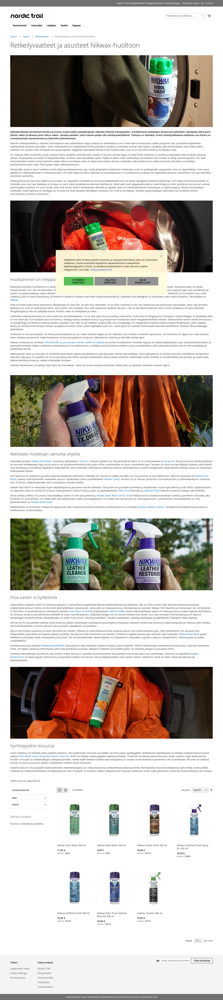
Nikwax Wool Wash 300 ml (111, 845)
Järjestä (186, 789)
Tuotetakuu (44, 982)
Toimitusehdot (45, 977)
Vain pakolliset (143, 281)
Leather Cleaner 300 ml (149, 913)
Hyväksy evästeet (78, 281)
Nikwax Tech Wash (41, 461)
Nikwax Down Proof (41, 502)
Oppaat (26, 36)
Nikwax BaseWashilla (52, 645)
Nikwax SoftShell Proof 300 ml (73, 913)
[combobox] (185, 15)
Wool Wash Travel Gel (57, 756)
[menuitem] (19, 25)
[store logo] (26, 16)
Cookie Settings (18, 973)
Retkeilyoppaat (42, 36)
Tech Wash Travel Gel (30, 756)
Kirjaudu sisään (190, 3)
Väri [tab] (14, 797)
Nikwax (14, 299)
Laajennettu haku (19, 968)
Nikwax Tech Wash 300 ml (71, 845)
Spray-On (169, 461)
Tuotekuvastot (45, 986)
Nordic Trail (44, 968)
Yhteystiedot (44, 973)
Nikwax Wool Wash (189, 634)
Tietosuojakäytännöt (101, 269)
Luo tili (209, 3)
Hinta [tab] (15, 804)
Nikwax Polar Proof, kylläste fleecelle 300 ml (112, 915)
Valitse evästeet (110, 281)
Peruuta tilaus (18, 977)
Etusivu (13, 36)
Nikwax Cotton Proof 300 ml (152, 845)
